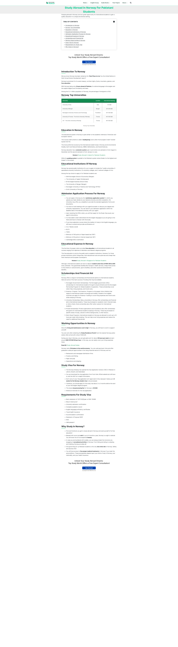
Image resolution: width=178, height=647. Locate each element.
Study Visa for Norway (72, 42)
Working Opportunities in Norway (75, 40)
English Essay (95, 2)
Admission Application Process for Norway (78, 34)
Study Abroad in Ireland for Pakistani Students (91, 155)
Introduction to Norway (72, 25)
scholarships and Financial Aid (74, 38)
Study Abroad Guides (73, 345)
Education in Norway (71, 29)
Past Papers (116, 2)
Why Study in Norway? (72, 47)
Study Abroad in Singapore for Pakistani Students (91, 260)
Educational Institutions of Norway (75, 32)
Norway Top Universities (72, 27)
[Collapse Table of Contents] (114, 22)
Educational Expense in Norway (74, 36)
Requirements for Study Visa (73, 44)
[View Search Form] (130, 2)
